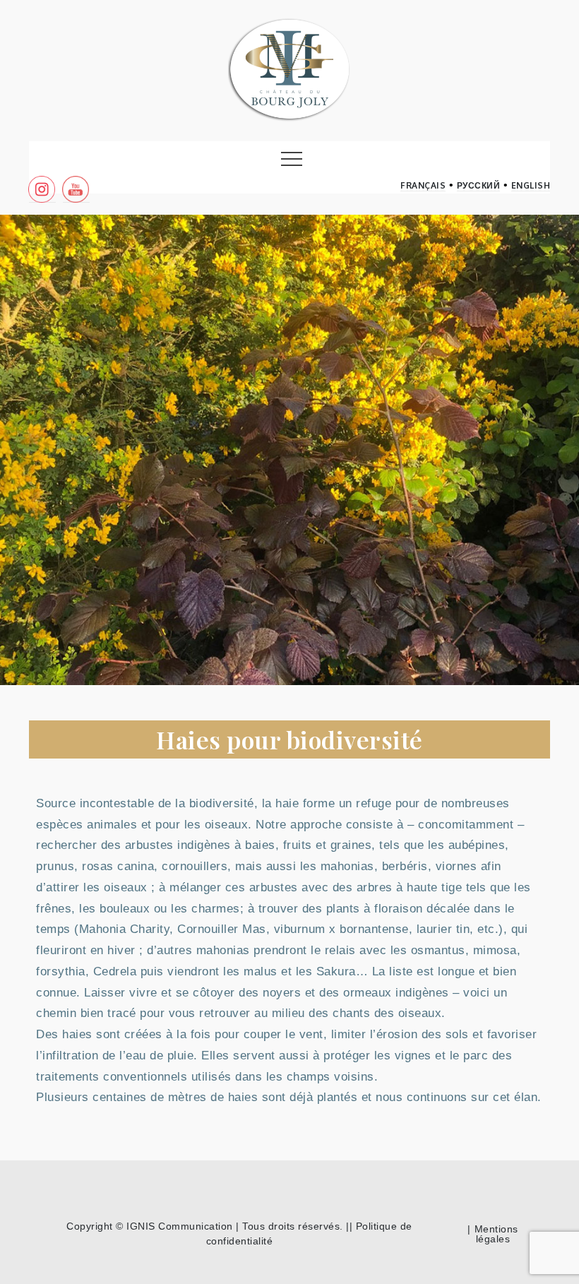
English (531, 185)
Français (423, 185)
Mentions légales (496, 1233)
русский (479, 185)
